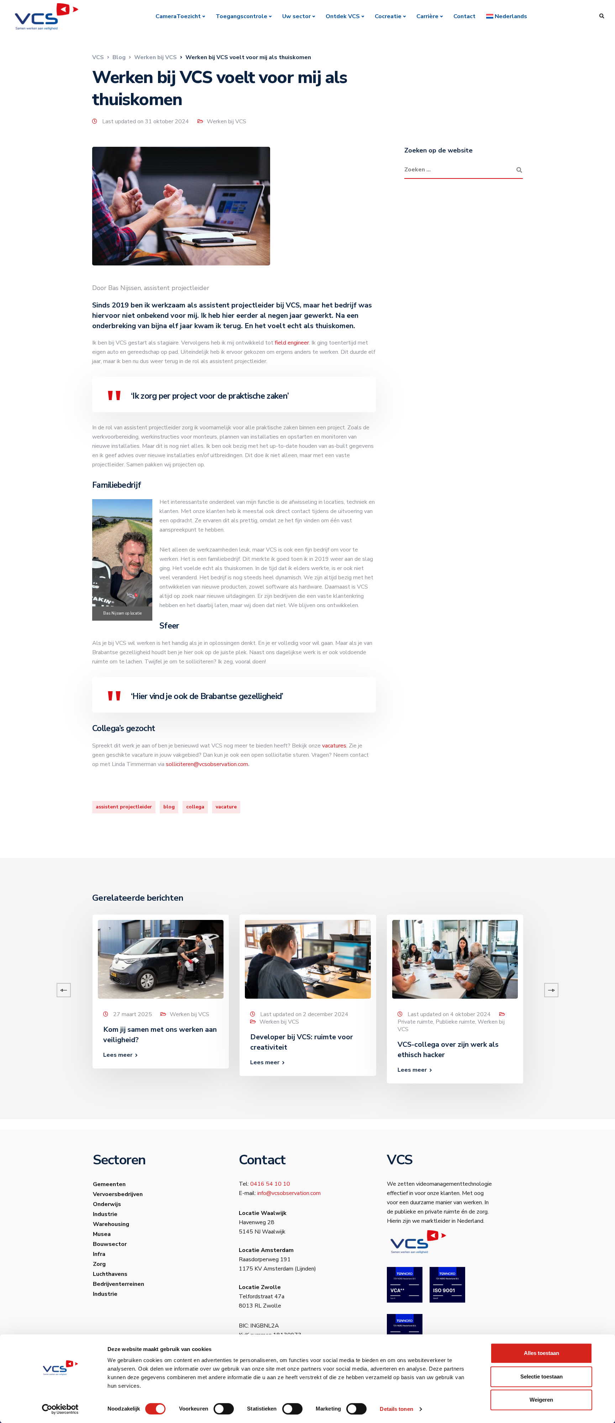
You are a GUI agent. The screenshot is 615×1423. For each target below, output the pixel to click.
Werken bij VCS (226, 121)
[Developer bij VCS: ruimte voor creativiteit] (307, 959)
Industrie (105, 1214)
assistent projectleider (124, 806)
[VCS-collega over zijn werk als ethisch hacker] (455, 959)
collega (195, 806)
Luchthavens (110, 1274)
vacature (226, 806)
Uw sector (296, 16)
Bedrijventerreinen (118, 1284)
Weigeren (541, 1400)
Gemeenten (109, 1184)
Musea (102, 1234)
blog (169, 806)
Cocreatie (388, 16)
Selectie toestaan (541, 1376)
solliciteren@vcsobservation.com (207, 764)
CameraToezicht (178, 16)
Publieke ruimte (455, 1022)
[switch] (224, 1408)
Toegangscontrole (241, 16)
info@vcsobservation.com (289, 1193)
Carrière (427, 16)
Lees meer (117, 1055)
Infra (99, 1254)
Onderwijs (107, 1204)
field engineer (292, 343)
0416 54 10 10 (270, 1184)
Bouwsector (110, 1244)
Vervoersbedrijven (118, 1194)
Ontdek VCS (343, 16)
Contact (464, 16)
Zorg (99, 1264)
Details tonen (396, 1409)
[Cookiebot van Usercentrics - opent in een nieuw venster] (60, 1409)
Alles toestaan (541, 1353)
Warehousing (111, 1224)
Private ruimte (415, 1022)
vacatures (334, 746)
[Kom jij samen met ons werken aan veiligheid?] (161, 959)
